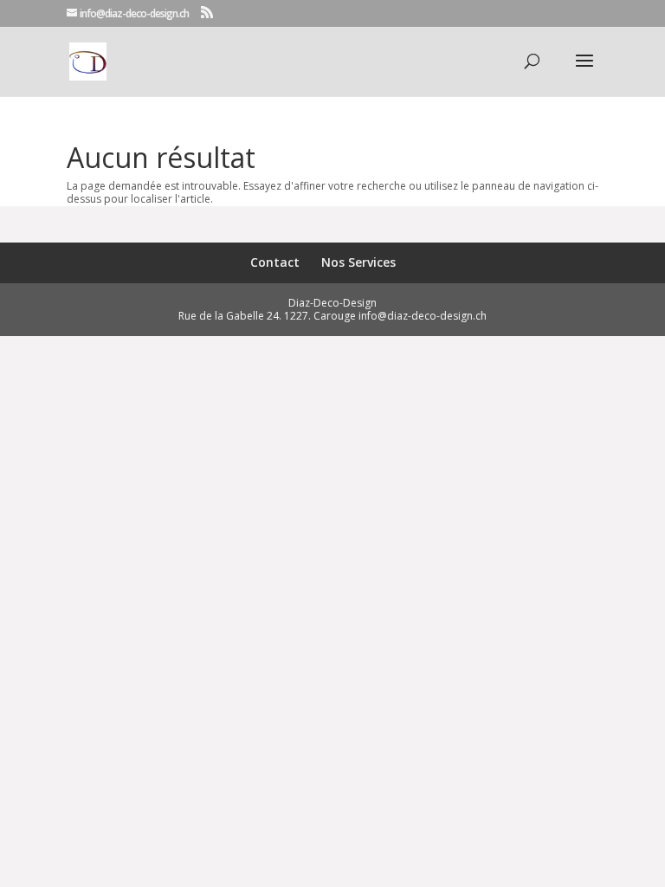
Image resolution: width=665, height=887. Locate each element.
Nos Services (358, 262)
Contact (275, 262)
